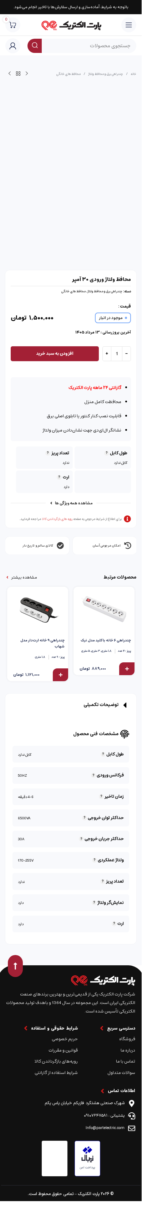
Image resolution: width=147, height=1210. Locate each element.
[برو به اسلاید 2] (71, 208)
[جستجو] (34, 46)
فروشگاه (127, 1039)
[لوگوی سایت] (71, 24)
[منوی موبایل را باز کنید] (129, 25)
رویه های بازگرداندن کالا (57, 519)
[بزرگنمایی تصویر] (123, 202)
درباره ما (128, 1050)
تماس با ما (125, 1061)
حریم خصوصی (64, 1039)
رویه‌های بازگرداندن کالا (56, 1061)
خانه (133, 73)
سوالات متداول (121, 1072)
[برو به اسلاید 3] (64, 208)
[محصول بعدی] (9, 74)
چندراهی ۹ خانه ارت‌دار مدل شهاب (42, 643)
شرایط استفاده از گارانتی (56, 1072)
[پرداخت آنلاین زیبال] (87, 1158)
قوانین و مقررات (63, 1050)
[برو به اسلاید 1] (78, 208)
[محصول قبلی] (26, 74)
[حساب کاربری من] (13, 46)
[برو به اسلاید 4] (57, 208)
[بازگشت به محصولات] (18, 74)
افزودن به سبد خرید (55, 353)
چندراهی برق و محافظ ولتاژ (105, 73)
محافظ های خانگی (68, 73)
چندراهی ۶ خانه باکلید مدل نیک (106, 640)
